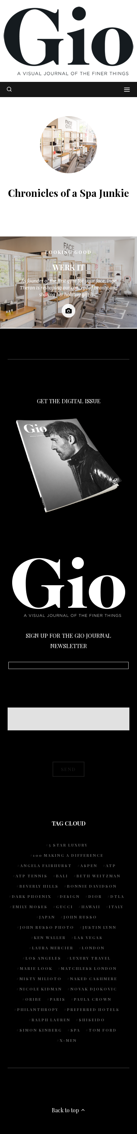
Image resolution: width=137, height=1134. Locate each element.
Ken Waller (50, 937)
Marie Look (36, 968)
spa (75, 1030)
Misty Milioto (40, 978)
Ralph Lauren (51, 1019)
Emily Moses (30, 906)
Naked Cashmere (93, 978)
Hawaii (90, 906)
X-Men (68, 1040)
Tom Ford (103, 1030)
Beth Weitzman (98, 875)
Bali (62, 875)
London (93, 947)
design (70, 896)
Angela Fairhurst (46, 865)
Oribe (33, 999)
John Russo (80, 917)
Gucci (64, 906)
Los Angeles (43, 958)
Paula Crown (93, 999)
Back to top (66, 1110)
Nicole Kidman (40, 989)
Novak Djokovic (93, 989)
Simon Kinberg (40, 1030)
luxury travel (90, 958)
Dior (95, 896)
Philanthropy (38, 1009)
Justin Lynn (99, 927)
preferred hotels (93, 1009)
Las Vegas (88, 937)
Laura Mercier (52, 947)
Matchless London (89, 968)
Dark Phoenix (31, 896)
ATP (111, 865)
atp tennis (32, 875)
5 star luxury (68, 845)
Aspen (88, 865)
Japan (47, 917)
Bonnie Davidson (92, 886)
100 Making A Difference (68, 855)
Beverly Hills (39, 886)
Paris (57, 999)
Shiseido (92, 1019)
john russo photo (47, 927)
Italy (116, 906)
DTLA (117, 896)
